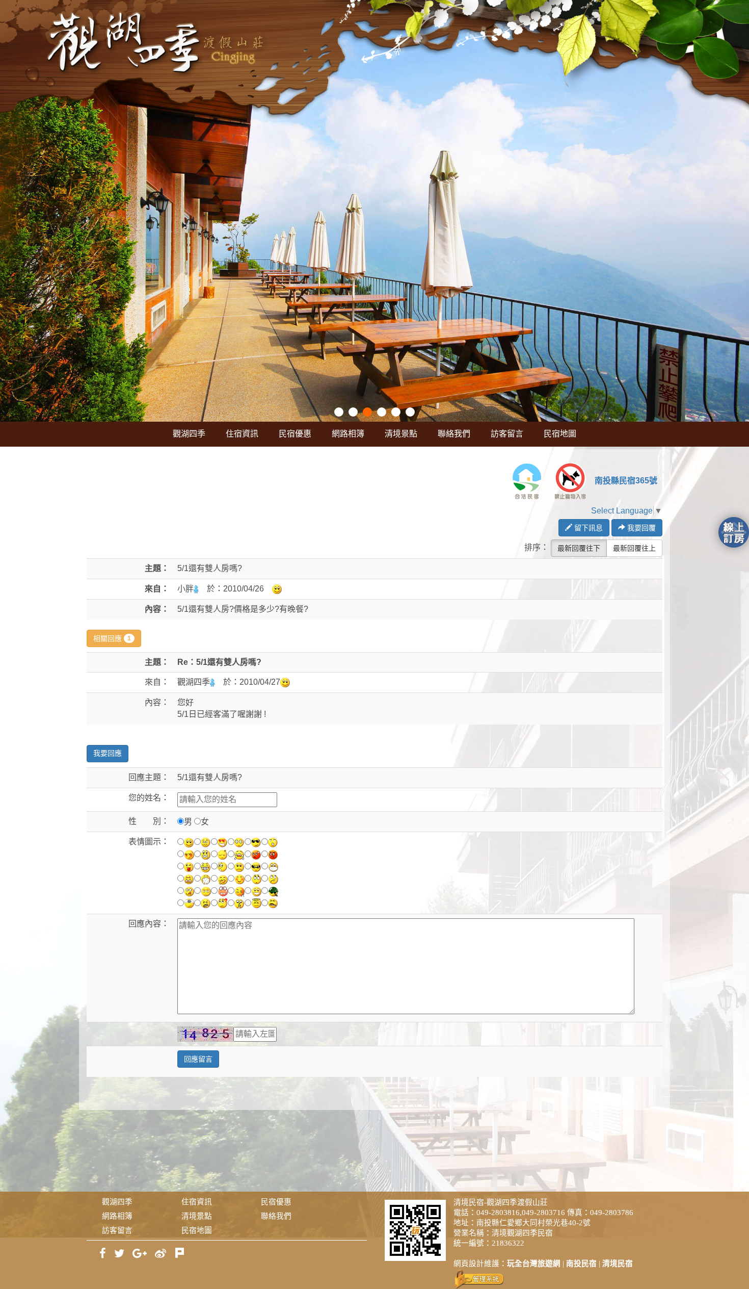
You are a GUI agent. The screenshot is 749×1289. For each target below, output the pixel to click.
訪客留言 (507, 433)
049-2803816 (498, 1212)
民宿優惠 (295, 433)
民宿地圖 (560, 433)
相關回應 (112, 638)
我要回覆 (640, 528)
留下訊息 (587, 528)
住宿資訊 (242, 433)
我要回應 (107, 753)
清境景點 (401, 433)
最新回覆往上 (634, 548)
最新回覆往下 (578, 548)
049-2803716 (543, 1212)
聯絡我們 (454, 433)
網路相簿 (348, 433)
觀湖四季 (189, 433)
